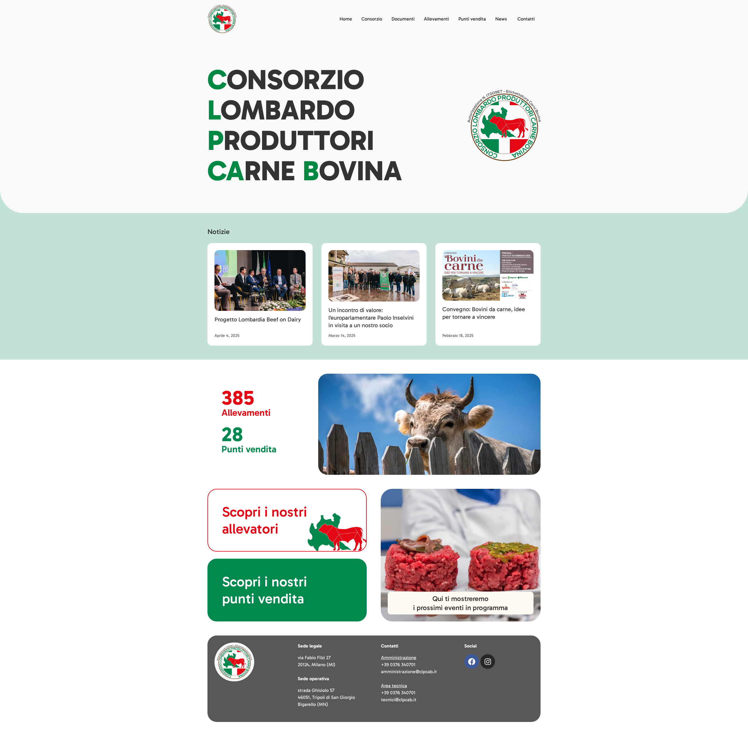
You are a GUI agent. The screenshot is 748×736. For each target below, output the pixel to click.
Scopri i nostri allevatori (264, 520)
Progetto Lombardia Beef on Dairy (257, 319)
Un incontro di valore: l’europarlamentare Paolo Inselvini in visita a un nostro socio (371, 317)
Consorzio (371, 19)
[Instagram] (487, 661)
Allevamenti (436, 19)
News (501, 19)
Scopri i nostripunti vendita (264, 590)
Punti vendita (472, 19)
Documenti (403, 19)
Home (346, 19)
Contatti (526, 19)
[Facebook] (471, 661)
